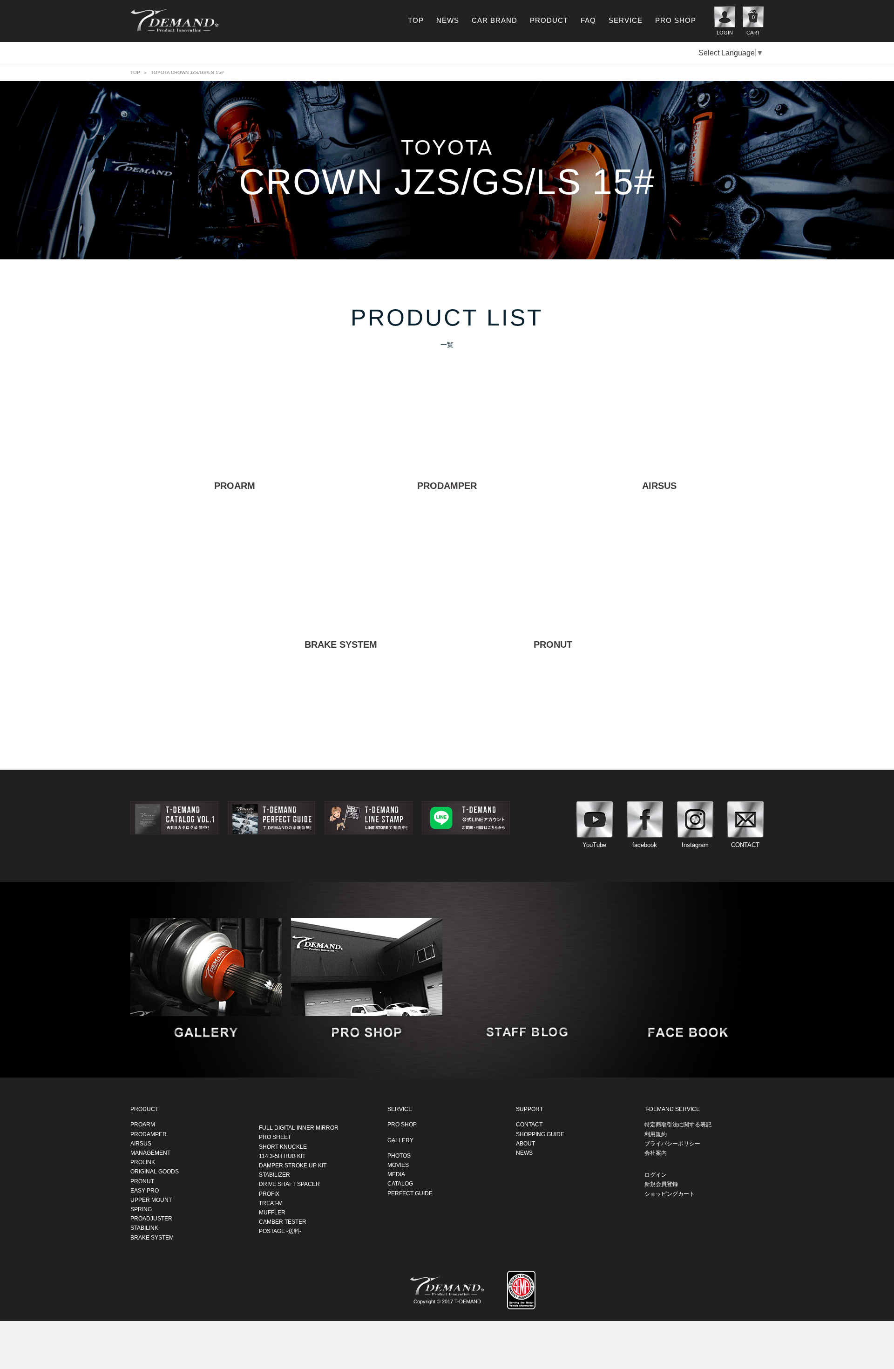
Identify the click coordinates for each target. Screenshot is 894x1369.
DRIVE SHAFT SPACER (289, 1184)
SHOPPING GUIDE (540, 1134)
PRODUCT (549, 20)
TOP (416, 20)
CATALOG (400, 1183)
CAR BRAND (494, 20)
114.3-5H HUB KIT (282, 1155)
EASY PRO (144, 1190)
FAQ (588, 20)
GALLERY (400, 1140)
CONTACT (529, 1124)
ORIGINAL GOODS (154, 1171)
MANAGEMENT (150, 1152)
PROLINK (142, 1162)
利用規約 (655, 1134)
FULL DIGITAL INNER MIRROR (299, 1128)
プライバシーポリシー (672, 1143)
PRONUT (142, 1181)
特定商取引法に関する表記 (677, 1124)
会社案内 (655, 1152)
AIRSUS (140, 1143)
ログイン (655, 1174)
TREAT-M (271, 1203)
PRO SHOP (675, 20)
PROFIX (269, 1193)
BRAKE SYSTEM (152, 1237)
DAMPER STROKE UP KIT (292, 1165)
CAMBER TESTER (282, 1221)
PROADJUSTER (151, 1218)
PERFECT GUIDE (410, 1193)
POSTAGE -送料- (280, 1231)
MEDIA (396, 1174)
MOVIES (398, 1164)
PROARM (142, 1124)
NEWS (447, 20)
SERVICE (626, 20)
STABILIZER (274, 1174)
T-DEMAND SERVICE (672, 1109)
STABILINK (144, 1228)
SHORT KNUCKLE (283, 1146)
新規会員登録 (661, 1184)
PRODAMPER (148, 1134)
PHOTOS (399, 1155)
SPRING (141, 1209)
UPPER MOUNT (151, 1199)
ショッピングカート (669, 1193)
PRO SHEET (275, 1137)
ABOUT (525, 1143)
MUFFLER (272, 1212)
